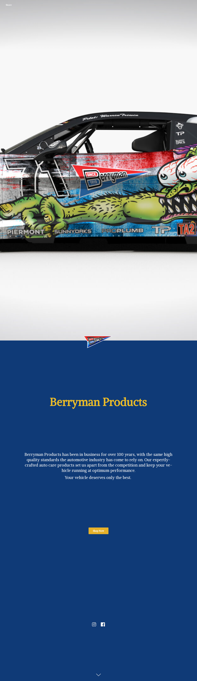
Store (9, 4)
